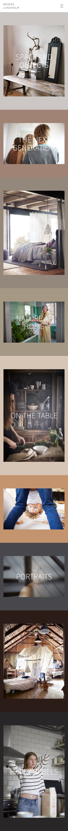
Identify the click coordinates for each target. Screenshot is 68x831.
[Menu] (62, 6)
